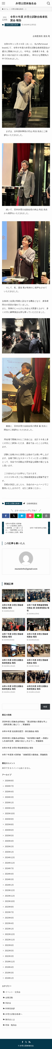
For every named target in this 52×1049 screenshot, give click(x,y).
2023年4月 (9, 923)
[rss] (29, 1042)
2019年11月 (10, 962)
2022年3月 (9, 956)
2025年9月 (9, 819)
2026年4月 (9, 792)
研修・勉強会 (11, 1025)
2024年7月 (9, 868)
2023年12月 (10, 890)
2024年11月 (10, 863)
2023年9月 (9, 907)
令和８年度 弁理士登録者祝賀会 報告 (17, 748)
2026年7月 (9, 786)
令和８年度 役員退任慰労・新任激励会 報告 (20, 731)
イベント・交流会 (12, 992)
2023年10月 (10, 901)
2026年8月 (9, 781)
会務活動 (9, 998)
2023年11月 (10, 896)
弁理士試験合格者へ (12, 25)
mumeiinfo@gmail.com (26, 569)
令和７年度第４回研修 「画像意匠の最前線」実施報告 (25, 755)
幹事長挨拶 (10, 1008)
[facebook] (22, 1042)
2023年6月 (9, 918)
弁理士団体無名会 (26, 3)
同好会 (8, 1003)
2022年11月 (10, 940)
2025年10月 (10, 813)
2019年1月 (9, 978)
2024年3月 (9, 879)
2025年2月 (9, 846)
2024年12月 (10, 857)
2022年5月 (9, 951)
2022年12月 (10, 934)
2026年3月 (9, 797)
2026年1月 (9, 803)
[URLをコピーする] (46, 515)
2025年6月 (9, 830)
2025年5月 (9, 836)
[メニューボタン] (3, 3)
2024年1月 (9, 885)
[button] (6, 515)
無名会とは (10, 1019)
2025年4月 (9, 841)
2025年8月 (9, 824)
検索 (45, 707)
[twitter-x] (26, 1042)
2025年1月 (9, 852)
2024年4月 (9, 874)
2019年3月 (9, 973)
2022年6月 (9, 945)
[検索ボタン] (48, 3)
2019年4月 (9, 967)
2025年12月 (10, 808)
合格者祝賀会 (32, 504)
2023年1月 (9, 929)
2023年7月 (9, 912)
